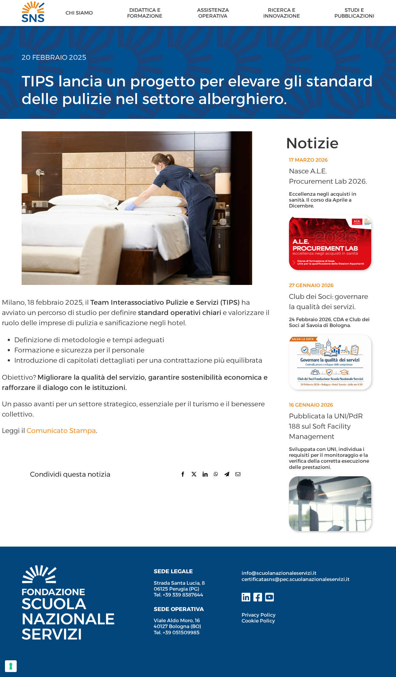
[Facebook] (182, 474)
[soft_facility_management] (330, 479)
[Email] (237, 474)
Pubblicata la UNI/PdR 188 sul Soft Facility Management (326, 426)
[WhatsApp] (216, 474)
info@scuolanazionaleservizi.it (280, 573)
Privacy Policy (259, 615)
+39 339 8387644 (183, 595)
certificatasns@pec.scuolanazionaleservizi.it (296, 579)
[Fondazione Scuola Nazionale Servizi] (68, 568)
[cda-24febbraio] (330, 338)
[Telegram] (226, 474)
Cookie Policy (258, 621)
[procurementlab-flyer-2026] (330, 218)
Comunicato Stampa (61, 430)
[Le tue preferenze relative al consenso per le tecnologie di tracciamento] (11, 666)
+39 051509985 (181, 633)
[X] (194, 474)
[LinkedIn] (205, 474)
